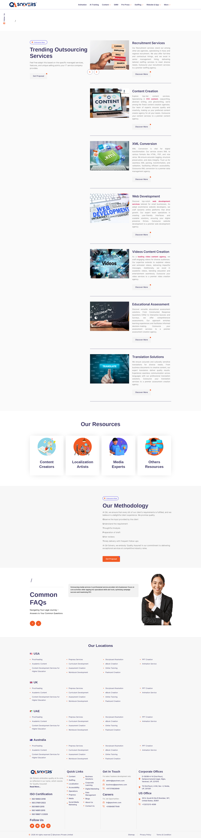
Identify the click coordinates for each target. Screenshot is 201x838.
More (166, 5)
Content (105, 5)
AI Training (94, 5)
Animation (82, 5)
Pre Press (125, 5)
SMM (116, 5)
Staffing (138, 5)
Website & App (152, 5)
